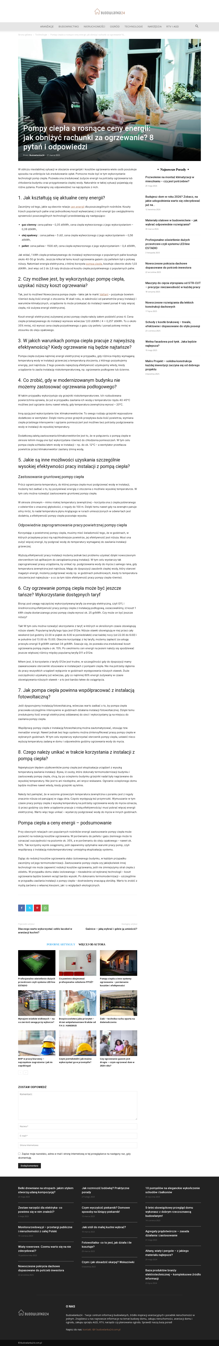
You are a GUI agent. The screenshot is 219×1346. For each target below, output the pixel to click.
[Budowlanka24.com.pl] (109, 11)
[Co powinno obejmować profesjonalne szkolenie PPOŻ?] (77, 963)
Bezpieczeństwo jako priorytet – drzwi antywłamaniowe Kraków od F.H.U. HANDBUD (77, 1022)
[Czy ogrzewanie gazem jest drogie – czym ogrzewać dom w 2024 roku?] (118, 1043)
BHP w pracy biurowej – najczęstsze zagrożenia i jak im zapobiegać (35, 1062)
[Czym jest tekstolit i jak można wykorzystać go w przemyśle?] (77, 1043)
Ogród (115, 26)
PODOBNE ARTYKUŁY (61, 944)
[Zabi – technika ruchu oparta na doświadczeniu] (118, 1003)
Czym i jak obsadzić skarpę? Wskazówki (108, 1262)
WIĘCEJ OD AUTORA (92, 944)
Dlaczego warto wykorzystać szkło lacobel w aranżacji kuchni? (45, 930)
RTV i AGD (172, 26)
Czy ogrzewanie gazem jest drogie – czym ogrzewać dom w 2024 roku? (117, 1062)
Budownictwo (69, 26)
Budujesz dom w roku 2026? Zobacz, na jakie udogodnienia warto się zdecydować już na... (172, 201)
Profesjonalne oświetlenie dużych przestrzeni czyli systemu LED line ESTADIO (36, 982)
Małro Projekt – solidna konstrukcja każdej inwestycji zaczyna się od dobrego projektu (172, 365)
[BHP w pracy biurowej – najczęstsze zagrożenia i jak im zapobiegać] (36, 1043)
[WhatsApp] (45, 908)
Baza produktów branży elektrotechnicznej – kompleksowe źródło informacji (173, 1274)
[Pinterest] (37, 908)
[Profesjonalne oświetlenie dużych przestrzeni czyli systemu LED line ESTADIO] (36, 963)
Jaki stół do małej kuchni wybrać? (104, 1227)
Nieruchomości (94, 26)
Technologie (133, 26)
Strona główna (25, 34)
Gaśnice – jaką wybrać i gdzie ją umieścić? (111, 928)
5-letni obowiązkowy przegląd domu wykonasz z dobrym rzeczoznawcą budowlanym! (169, 1212)
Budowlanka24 (36, 155)
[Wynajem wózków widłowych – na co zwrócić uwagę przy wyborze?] (36, 1003)
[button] (197, 26)
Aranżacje (47, 26)
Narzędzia (155, 26)
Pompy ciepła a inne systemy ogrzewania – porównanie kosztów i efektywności (115, 982)
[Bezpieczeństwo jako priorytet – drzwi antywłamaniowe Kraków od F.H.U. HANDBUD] (77, 1003)
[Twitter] (29, 908)
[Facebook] (21, 908)
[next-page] (26, 1072)
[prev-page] (20, 1072)
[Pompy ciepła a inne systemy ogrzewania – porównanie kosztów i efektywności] (118, 963)
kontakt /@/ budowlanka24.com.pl (101, 1329)
